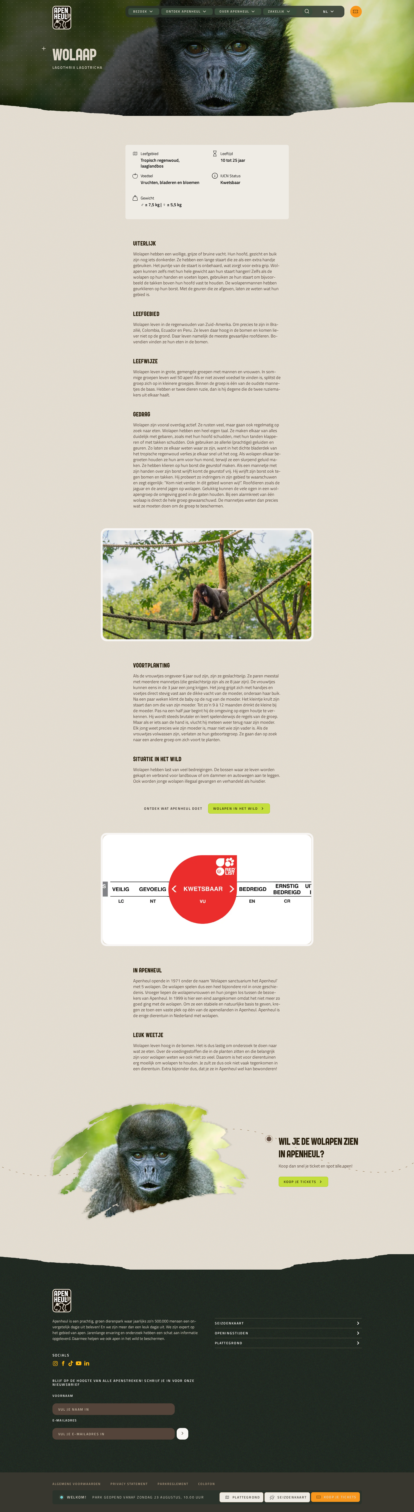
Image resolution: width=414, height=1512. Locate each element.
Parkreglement (173, 1484)
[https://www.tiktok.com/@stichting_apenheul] (71, 1364)
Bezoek (140, 11)
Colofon (206, 1484)
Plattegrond (246, 1497)
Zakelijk (276, 11)
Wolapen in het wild (235, 808)
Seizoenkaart (292, 1497)
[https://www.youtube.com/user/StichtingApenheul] (79, 1364)
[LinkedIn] (87, 1364)
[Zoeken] (307, 11)
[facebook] (63, 1364)
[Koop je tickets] (356, 11)
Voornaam (62, 1396)
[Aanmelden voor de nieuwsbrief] (182, 1434)
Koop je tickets (340, 1496)
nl (325, 11)
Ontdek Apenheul (183, 11)
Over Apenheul (234, 11)
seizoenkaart (229, 1323)
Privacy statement (129, 1484)
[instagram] (55, 1364)
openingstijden (231, 1333)
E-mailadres (64, 1420)
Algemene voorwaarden (76, 1484)
